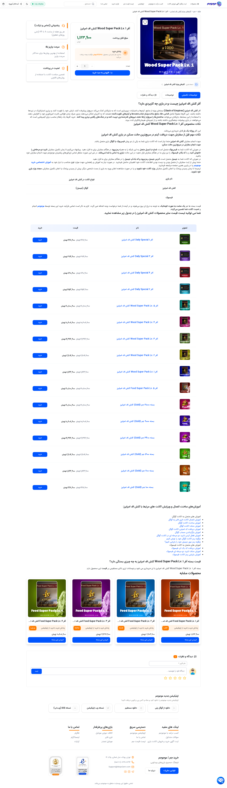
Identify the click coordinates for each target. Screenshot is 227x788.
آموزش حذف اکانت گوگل (190, 526)
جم (194, 11)
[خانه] (214, 4)
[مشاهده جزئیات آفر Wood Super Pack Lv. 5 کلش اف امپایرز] (184, 305)
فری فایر (108, 737)
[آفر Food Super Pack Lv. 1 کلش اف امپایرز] (180, 598)
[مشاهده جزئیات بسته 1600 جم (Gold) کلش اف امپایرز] (184, 453)
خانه (199, 11)
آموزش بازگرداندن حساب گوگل (188, 532)
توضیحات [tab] (169, 95)
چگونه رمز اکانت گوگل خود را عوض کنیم (183, 539)
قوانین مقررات (169, 770)
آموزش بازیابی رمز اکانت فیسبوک (186, 554)
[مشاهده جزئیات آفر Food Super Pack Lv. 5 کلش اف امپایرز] (184, 387)
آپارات (76, 741)
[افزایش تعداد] (77, 66)
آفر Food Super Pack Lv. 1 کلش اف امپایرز (179, 621)
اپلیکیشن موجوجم (137, 733)
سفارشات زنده (39, 4)
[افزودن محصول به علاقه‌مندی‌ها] (145, 22)
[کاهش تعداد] (92, 66)
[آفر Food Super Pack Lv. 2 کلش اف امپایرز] (136, 598)
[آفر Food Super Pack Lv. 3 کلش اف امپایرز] (91, 598)
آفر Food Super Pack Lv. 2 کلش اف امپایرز (135, 621)
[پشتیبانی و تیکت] (220, 780)
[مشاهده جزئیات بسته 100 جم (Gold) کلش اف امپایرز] (184, 486)
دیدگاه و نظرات (147, 95)
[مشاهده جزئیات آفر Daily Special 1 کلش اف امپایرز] (184, 239)
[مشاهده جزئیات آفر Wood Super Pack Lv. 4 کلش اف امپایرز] (184, 321)
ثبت (36, 671)
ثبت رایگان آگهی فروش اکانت (175, 4)
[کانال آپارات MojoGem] (125, 771)
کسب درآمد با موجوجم (154, 4)
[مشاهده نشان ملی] (55, 766)
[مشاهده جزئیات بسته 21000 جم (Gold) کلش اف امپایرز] (184, 404)
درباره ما (151, 770)
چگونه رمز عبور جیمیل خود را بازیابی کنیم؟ (183, 542)
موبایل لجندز (107, 741)
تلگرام (77, 733)
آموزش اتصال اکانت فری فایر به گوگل (184, 520)
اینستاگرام (75, 737)
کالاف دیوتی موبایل (104, 733)
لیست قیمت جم (127, 4)
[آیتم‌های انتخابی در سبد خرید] (3, 4)
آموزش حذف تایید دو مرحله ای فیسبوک (183, 551)
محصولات (193, 4)
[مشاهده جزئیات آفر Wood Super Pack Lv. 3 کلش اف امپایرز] (184, 338)
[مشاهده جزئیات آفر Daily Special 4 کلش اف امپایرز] (184, 272)
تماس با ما (103, 4)
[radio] (165, 678)
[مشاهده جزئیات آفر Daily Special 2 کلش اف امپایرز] (184, 288)
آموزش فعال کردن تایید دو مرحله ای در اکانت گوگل (179, 535)
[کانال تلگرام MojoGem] (132, 771)
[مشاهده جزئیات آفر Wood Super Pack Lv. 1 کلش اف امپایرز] (184, 371)
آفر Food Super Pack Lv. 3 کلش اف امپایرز (90, 621)
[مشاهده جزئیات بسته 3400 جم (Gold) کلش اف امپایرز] (184, 437)
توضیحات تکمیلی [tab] (189, 95)
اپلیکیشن (140, 4)
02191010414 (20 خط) (122, 762)
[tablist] (181, 95)
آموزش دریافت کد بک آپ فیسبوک (186, 548)
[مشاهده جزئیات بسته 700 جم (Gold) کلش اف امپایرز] (184, 470)
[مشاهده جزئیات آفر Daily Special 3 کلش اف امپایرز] (184, 255)
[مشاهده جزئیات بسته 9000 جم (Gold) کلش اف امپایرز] (184, 420)
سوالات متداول (172, 737)
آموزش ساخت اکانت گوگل (189, 523)
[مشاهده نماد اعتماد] (82, 766)
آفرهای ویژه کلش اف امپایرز (180, 11)
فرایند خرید (114, 4)
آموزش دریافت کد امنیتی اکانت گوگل (185, 529)
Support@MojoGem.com (119, 767)
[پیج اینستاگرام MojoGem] (129, 771)
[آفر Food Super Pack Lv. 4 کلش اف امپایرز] (47, 598)
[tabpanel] (113, 336)
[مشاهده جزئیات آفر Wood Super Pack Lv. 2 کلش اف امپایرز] (184, 354)
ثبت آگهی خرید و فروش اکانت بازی (163, 741)
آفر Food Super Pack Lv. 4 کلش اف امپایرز (46, 621)
